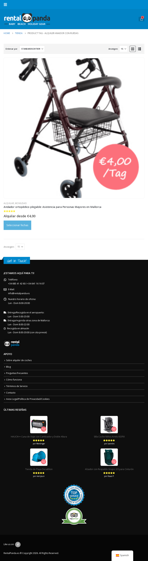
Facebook (18, 544)
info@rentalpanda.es (19, 293)
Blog (8, 366)
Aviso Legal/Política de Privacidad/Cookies (27, 399)
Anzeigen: (113, 48)
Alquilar (9, 203)
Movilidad (21, 203)
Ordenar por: (11, 48)
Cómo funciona (14, 379)
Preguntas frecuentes (17, 373)
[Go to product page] (73, 128)
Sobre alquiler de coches (19, 360)
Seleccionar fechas (17, 225)
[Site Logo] (27, 19)
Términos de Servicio (17, 386)
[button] (6, 4)
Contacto (11, 392)
